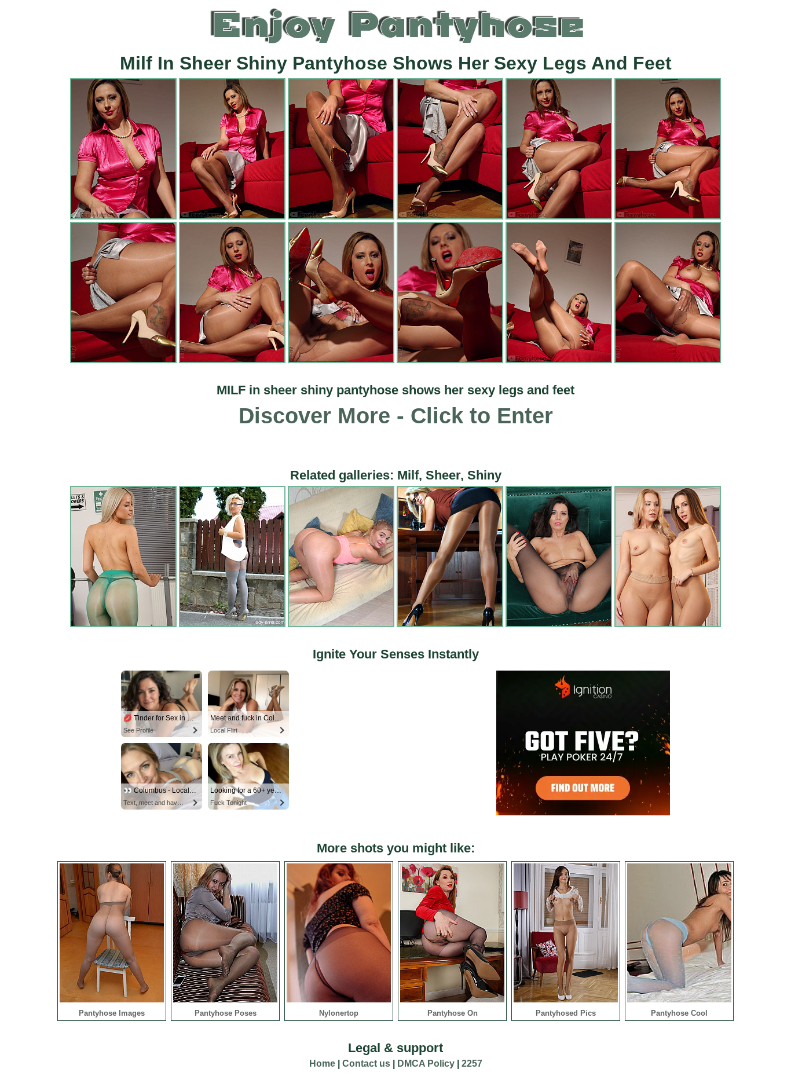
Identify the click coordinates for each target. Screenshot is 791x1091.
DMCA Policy (426, 1063)
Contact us (366, 1063)
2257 (472, 1063)
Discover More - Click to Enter (396, 416)
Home (322, 1063)
